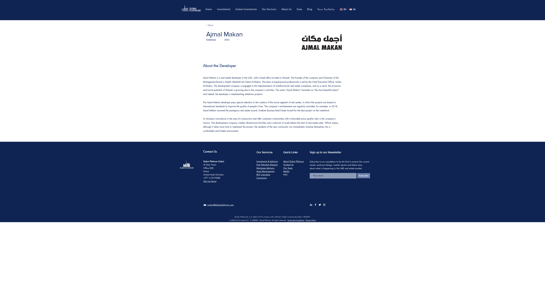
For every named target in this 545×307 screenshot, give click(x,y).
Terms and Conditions (295, 220)
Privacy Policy (311, 220)
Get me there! (209, 181)
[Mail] (205, 205)
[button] (246, 9)
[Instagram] (324, 204)
